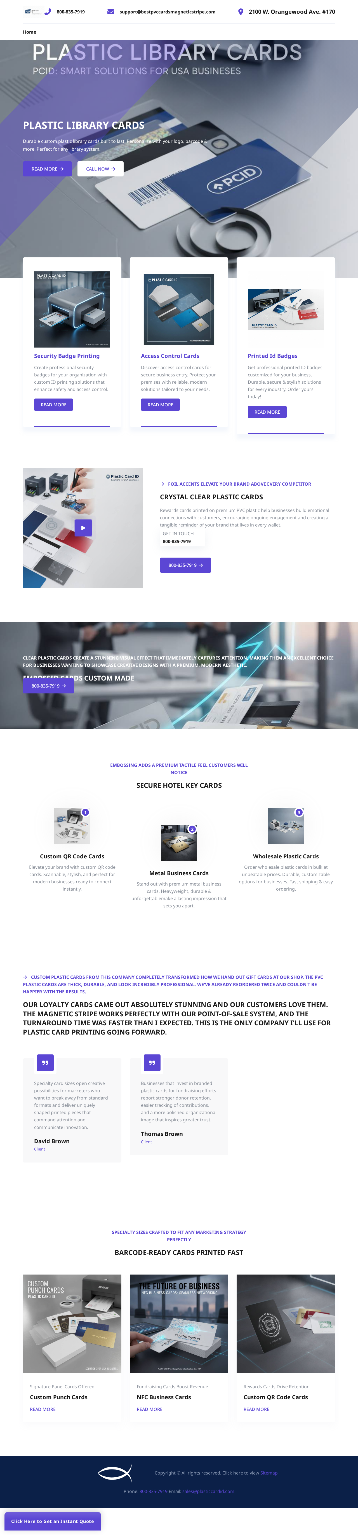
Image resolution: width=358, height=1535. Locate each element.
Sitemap (269, 1473)
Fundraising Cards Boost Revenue (172, 1386)
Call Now (97, 169)
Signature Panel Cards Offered (62, 1386)
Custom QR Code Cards (276, 1397)
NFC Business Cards (164, 1397)
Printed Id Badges (273, 356)
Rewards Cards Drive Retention (277, 1386)
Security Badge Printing (67, 356)
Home (29, 32)
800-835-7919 (71, 12)
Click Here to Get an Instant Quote (52, 1521)
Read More (44, 169)
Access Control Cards (170, 356)
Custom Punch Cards (59, 1397)
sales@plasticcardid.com (208, 1491)
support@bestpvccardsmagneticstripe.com (168, 12)
